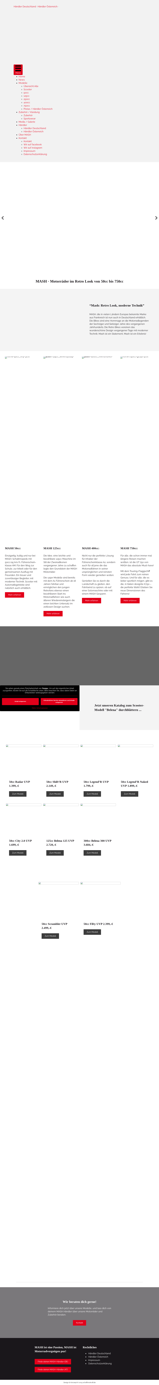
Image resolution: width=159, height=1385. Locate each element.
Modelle (23, 83)
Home (22, 76)
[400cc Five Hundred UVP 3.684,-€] (79, 1145)
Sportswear (30, 118)
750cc (27, 105)
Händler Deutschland (25, 6)
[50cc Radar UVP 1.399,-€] (23, 762)
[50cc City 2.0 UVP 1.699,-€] (23, 821)
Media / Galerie (27, 121)
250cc (27, 99)
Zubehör (28, 115)
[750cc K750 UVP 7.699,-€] (58, 1228)
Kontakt (23, 138)
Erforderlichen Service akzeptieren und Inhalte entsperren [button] (59, 701)
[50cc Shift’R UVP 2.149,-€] (61, 762)
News (22, 79)
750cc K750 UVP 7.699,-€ (57, 1250)
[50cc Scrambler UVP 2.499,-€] (59, 901)
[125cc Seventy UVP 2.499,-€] (119, 983)
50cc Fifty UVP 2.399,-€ (98, 923)
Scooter (28, 89)
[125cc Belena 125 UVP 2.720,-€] (61, 821)
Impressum (29, 151)
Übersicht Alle (31, 86)
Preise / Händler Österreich (38, 109)
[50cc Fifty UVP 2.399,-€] (100, 901)
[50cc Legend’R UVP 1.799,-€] (98, 762)
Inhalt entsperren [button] (20, 701)
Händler (23, 125)
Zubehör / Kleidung (29, 112)
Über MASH (25, 134)
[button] (3, 218)
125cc (26, 96)
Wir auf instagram (33, 147)
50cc (26, 92)
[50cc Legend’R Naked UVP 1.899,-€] (135, 762)
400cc (27, 102)
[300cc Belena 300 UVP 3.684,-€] (98, 821)
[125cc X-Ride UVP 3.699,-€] (40, 983)
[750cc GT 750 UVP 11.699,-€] (100, 1228)
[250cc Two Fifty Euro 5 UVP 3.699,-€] (79, 1064)
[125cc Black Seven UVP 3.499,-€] (79, 983)
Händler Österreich (48, 6)
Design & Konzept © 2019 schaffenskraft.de (79, 1383)
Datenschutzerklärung (35, 154)
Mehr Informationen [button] (40, 708)
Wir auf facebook (33, 144)
